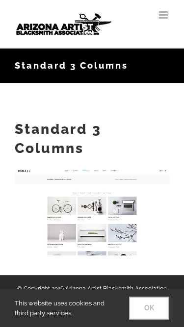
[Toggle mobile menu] (164, 15)
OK (149, 308)
